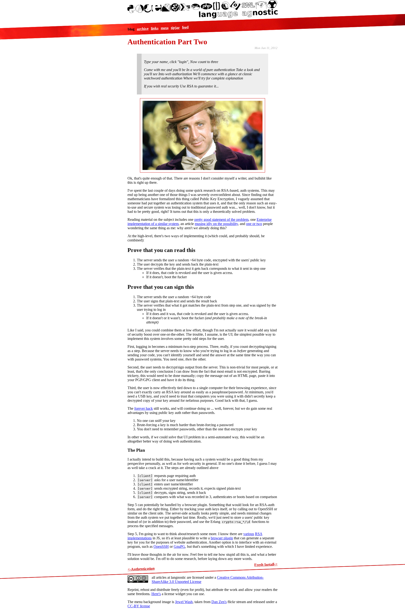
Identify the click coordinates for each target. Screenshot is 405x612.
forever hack (143, 408)
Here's (156, 594)
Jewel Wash (184, 602)
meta (165, 28)
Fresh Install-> (266, 564)
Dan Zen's (219, 602)
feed (185, 27)
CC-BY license (139, 606)
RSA (258, 534)
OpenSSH (161, 546)
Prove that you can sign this (161, 287)
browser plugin (222, 538)
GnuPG (179, 546)
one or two (254, 224)
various (248, 534)
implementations (140, 538)
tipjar (175, 28)
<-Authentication (141, 568)
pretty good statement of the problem (221, 220)
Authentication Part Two (167, 42)
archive (143, 28)
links (154, 28)
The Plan (136, 450)
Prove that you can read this (161, 250)
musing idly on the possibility (216, 224)
